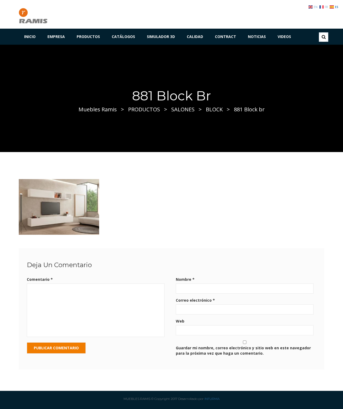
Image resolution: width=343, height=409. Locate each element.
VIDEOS (284, 36)
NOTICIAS (257, 36)
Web (180, 321)
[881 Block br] (59, 206)
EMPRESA (56, 36)
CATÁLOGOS (123, 36)
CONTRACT (225, 36)
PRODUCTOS (88, 36)
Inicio (30, 36)
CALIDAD (195, 36)
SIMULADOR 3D (161, 36)
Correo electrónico (195, 300)
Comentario (40, 279)
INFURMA (211, 399)
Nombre (185, 279)
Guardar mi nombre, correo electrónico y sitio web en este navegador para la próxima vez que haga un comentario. (243, 350)
